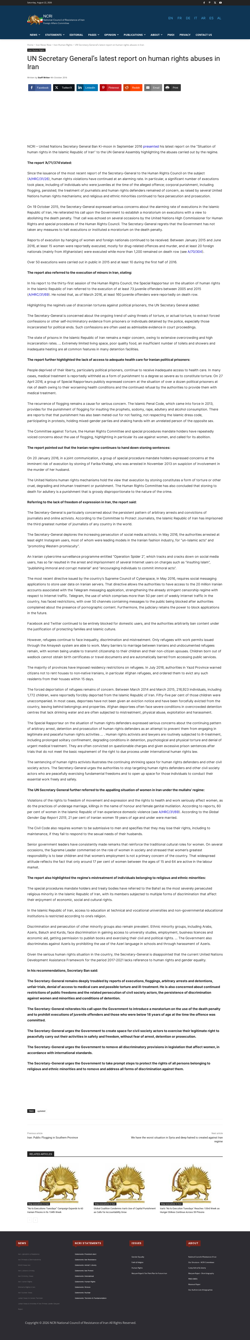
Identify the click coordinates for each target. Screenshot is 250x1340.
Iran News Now (43, 44)
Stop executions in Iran (38, 1203)
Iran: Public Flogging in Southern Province (52, 1137)
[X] (215, 3)
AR (203, 18)
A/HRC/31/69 (38, 294)
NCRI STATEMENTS (88, 1243)
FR (180, 18)
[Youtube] (220, 3)
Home (30, 44)
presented (151, 146)
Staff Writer (44, 77)
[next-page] (35, 1220)
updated (41, 1111)
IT (195, 18)
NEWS (22, 1243)
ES (211, 18)
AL (219, 18)
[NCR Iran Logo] (56, 19)
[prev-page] (29, 1220)
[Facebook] (204, 3)
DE (188, 18)
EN (170, 18)
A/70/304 (195, 252)
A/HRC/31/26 (38, 179)
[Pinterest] (209, 3)
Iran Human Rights (63, 44)
